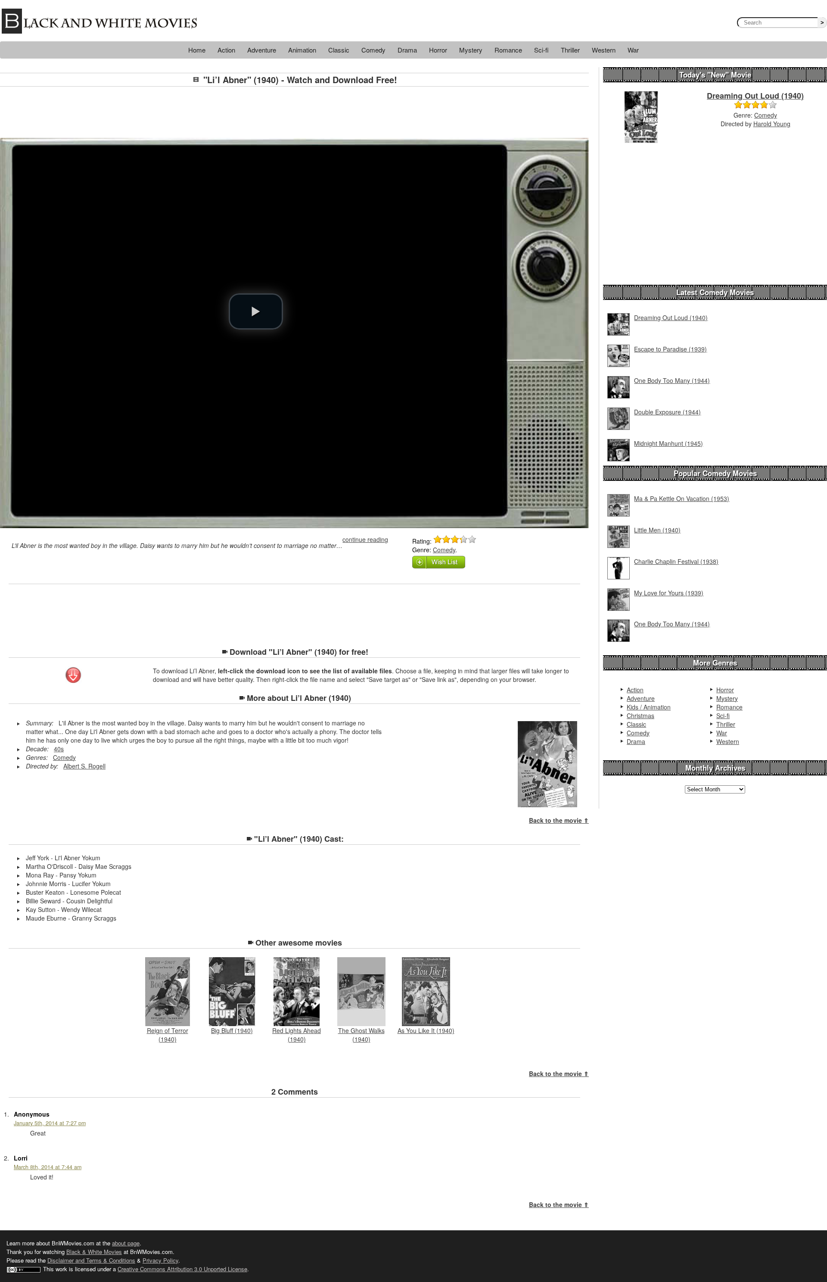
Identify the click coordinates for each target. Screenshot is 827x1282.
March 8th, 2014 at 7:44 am (47, 1167)
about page (126, 1243)
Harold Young (771, 123)
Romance (508, 49)
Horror (438, 49)
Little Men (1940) (657, 530)
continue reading (365, 539)
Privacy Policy (160, 1260)
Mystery (470, 49)
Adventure (261, 49)
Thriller (570, 49)
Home (196, 49)
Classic (338, 49)
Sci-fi (541, 49)
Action (226, 49)
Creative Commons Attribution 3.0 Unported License (182, 1269)
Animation (302, 49)
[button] (256, 311)
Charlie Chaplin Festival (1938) (676, 561)
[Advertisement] (294, 112)
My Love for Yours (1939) (668, 592)
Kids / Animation (649, 707)
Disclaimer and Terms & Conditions (91, 1260)
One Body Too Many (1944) (672, 380)
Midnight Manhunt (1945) (668, 443)
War (633, 49)
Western (604, 49)
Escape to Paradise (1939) (670, 349)
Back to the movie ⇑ (559, 820)
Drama (407, 49)
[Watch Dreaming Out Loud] (641, 116)
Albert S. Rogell (84, 766)
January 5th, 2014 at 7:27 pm (50, 1123)
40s (59, 748)
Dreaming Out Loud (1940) (755, 95)
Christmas (640, 715)
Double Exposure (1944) (667, 412)
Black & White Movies (94, 1252)
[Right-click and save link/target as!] (73, 675)
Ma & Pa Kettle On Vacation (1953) (681, 498)
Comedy (373, 49)
